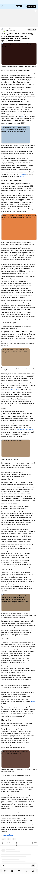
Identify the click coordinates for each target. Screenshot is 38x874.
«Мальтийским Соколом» (24, 430)
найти (33, 701)
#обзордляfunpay (7, 835)
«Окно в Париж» (15, 390)
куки (12, 865)
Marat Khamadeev (11, 29)
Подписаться (32, 29)
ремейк (23, 174)
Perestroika (23, 176)
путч (22, 116)
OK (33, 866)
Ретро (7, 30)
